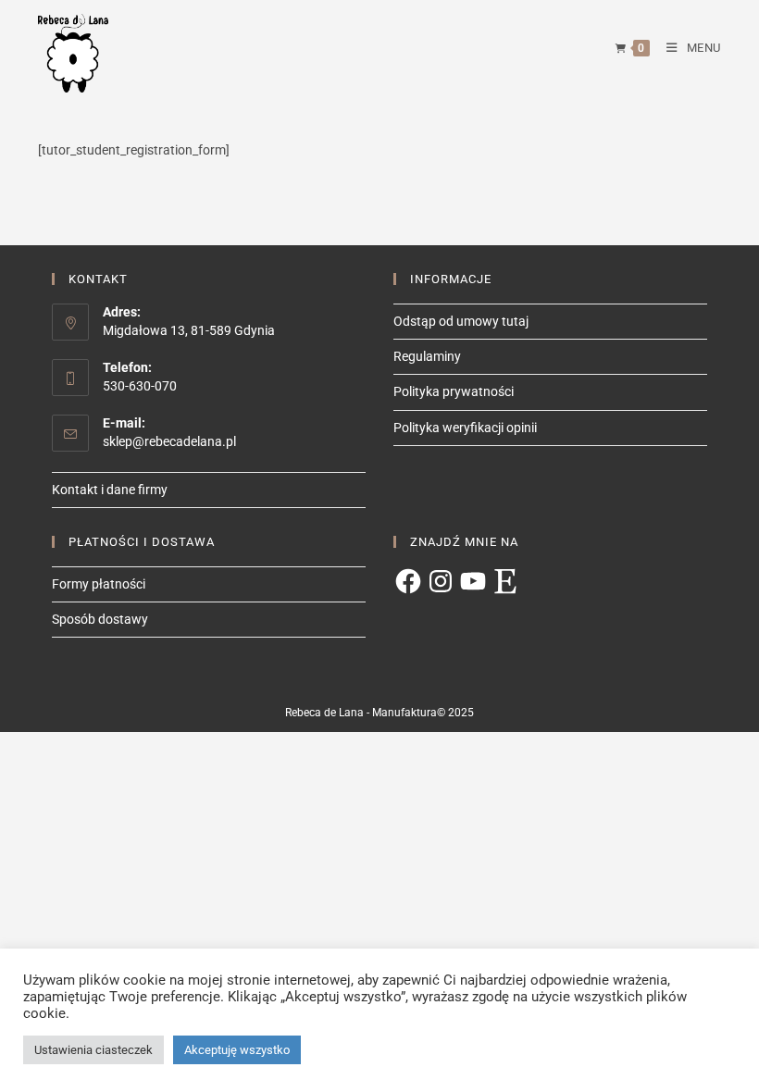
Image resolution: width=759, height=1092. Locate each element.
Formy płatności (98, 584)
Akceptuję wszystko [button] (237, 1050)
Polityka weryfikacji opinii (465, 427)
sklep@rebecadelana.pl (169, 441)
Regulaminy (427, 356)
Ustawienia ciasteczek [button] (93, 1050)
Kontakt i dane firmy (110, 489)
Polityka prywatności (453, 391)
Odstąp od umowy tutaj (461, 321)
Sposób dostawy (100, 619)
